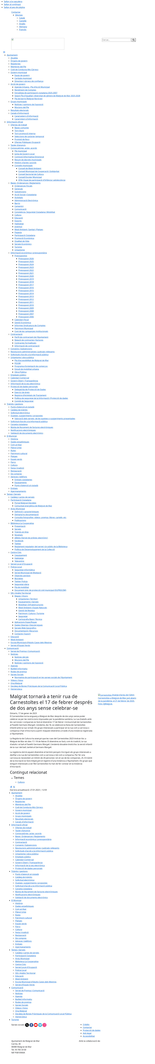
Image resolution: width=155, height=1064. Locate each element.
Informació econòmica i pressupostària (33, 839)
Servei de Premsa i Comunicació (29, 990)
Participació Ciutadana (25, 955)
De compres (20, 938)
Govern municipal (23, 810)
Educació (19, 976)
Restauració (20, 935)
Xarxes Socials (21, 1005)
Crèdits (86, 1024)
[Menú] (4, 52)
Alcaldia (18, 795)
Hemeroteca (21, 1016)
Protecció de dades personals (28, 868)
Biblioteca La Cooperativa (26, 961)
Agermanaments (23, 947)
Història (19, 903)
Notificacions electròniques (27, 894)
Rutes (17, 915)
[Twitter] (27, 1024)
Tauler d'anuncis (22, 830)
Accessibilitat (89, 1036)
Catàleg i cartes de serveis (27, 952)
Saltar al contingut (12, 4)
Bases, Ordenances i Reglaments (30, 836)
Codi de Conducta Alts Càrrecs (29, 807)
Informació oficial (19, 824)
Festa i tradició (22, 932)
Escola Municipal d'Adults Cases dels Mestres (35, 982)
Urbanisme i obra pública (26, 854)
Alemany (23, 26)
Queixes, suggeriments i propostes (31, 883)
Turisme (15, 1019)
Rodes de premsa (23, 1002)
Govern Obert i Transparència (29, 862)
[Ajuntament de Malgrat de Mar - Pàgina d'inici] (37, 43)
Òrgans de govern (23, 798)
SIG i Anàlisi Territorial (25, 973)
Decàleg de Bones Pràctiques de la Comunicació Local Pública (43, 1013)
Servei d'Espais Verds (25, 984)
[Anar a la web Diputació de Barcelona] (111, 1053)
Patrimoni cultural (23, 918)
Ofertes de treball (23, 827)
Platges (18, 920)
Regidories (20, 801)
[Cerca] (133, 40)
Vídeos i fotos (21, 1008)
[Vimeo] (40, 1024)
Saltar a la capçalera (13, 1)
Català (22, 18)
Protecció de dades (91, 1030)
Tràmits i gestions (19, 871)
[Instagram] (44, 1024)
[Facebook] (31, 1024)
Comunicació (17, 987)
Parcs (17, 926)
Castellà (22, 21)
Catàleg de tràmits (23, 877)
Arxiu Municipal (22, 958)
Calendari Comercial (24, 859)
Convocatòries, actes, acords (28, 833)
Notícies (19, 993)
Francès (22, 29)
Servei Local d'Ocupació (26, 967)
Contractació (21, 842)
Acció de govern (22, 813)
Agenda (18, 996)
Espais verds (21, 923)
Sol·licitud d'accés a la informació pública (33, 886)
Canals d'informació (24, 822)
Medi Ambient (21, 979)
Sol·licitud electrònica (24, 880)
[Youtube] (36, 1024)
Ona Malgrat (21, 1011)
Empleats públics (23, 856)
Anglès (22, 23)
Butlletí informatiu (23, 999)
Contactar (15, 12)
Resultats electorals (24, 819)
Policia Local (20, 970)
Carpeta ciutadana (23, 888)
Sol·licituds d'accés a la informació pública (34, 851)
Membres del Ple (23, 804)
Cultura (18, 929)
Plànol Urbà (20, 912)
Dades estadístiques (24, 906)
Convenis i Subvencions (26, 845)
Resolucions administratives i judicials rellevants (37, 848)
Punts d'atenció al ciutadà (27, 874)
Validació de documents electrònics (31, 897)
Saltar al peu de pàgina (14, 7)
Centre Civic (20, 964)
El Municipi (16, 900)
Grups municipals (23, 816)
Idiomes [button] (19, 15)
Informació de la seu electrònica (30, 865)
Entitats (18, 944)
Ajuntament (16, 792)
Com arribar (20, 909)
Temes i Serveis (18, 950)
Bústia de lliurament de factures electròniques (36, 891)
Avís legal (87, 1033)
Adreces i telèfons (23, 941)
